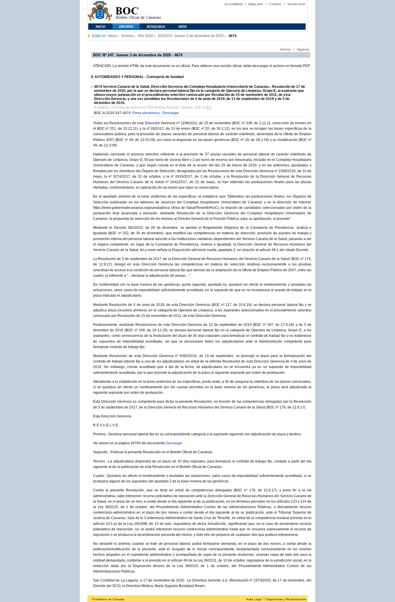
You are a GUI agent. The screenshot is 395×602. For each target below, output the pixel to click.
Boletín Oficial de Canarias (138, 11)
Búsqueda (156, 26)
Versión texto (296, 4)
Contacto (275, 4)
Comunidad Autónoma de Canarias (100, 11)
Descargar (171, 113)
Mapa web (255, 4)
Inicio (101, 26)
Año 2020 (145, 36)
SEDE (182, 26)
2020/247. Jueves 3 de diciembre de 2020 (191, 36)
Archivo (126, 26)
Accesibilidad (233, 4)
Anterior (285, 49)
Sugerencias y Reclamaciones (286, 599)
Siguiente (303, 49)
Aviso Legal (254, 599)
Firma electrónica (146, 113)
